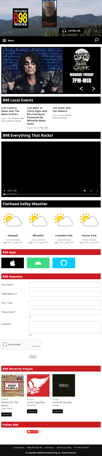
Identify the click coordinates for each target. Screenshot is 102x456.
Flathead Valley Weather (25, 203)
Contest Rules (18, 447)
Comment (6, 324)
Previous (81, 89)
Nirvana (55, 405)
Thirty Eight (43, 128)
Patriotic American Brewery (61, 116)
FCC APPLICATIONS (81, 447)
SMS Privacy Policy (64, 447)
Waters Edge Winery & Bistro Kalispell (12, 119)
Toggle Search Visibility (97, 40)
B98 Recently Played (18, 369)
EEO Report (49, 447)
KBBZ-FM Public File (34, 447)
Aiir (74, 453)
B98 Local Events (18, 100)
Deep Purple (68, 4)
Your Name (7, 284)
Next (93, 89)
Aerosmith (31, 405)
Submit (33, 356)
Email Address (9, 293)
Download (6, 414)
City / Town (7, 302)
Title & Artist (8, 312)
